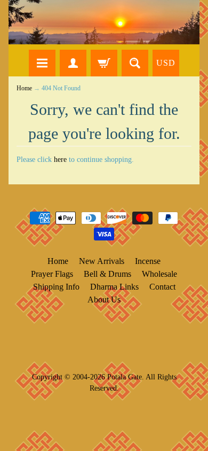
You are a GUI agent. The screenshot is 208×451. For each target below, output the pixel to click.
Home (24, 88)
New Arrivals (101, 261)
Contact (162, 286)
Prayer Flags (52, 273)
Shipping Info (56, 286)
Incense (148, 261)
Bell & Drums (107, 273)
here (60, 159)
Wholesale (159, 273)
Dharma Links (114, 286)
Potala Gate (124, 376)
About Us (104, 299)
